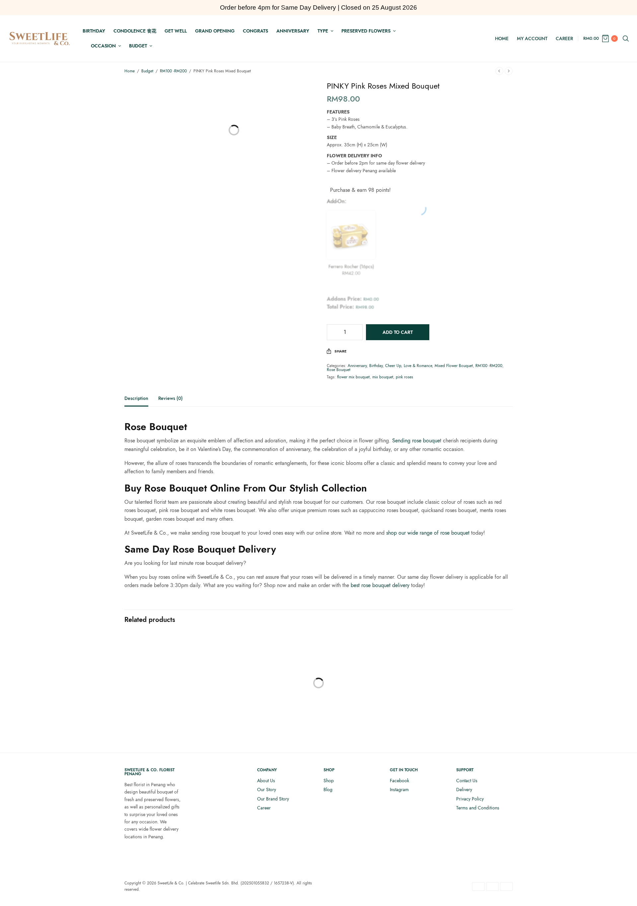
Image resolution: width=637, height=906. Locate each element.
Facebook (399, 780)
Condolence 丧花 (134, 31)
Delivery (464, 789)
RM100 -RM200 (173, 71)
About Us (266, 780)
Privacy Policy (470, 798)
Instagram (399, 789)
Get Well (176, 31)
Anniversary (292, 31)
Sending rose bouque (416, 440)
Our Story (266, 789)
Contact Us (466, 780)
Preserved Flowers (365, 31)
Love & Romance (418, 366)
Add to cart (398, 332)
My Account (532, 38)
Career (564, 38)
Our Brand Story (273, 798)
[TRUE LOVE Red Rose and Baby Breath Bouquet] (368, 678)
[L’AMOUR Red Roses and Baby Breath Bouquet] (169, 678)
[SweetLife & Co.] (39, 38)
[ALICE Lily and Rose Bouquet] (468, 678)
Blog (327, 789)
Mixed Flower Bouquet (454, 366)
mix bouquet (382, 377)
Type (323, 31)
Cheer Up (393, 366)
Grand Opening (215, 31)
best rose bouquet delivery (380, 585)
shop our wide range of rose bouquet (427, 533)
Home (502, 38)
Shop (328, 780)
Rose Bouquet (338, 370)
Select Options (169, 727)
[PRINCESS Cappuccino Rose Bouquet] (269, 693)
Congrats (255, 31)
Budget (138, 45)
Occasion (103, 45)
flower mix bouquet (353, 377)
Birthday (94, 31)
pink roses (404, 377)
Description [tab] (136, 399)
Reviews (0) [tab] (170, 399)
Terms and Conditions (477, 807)
